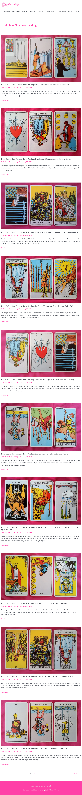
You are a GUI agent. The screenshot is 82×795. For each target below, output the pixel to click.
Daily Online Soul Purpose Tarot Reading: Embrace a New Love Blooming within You (35, 749)
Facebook (34, 786)
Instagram (42, 786)
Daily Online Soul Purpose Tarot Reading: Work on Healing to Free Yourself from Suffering (37, 380)
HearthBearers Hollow (65, 11)
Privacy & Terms (54, 790)
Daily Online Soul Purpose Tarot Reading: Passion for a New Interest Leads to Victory (35, 454)
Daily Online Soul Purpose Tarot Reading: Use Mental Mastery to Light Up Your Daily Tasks (37, 306)
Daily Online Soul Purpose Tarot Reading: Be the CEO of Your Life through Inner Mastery (37, 677)
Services (40, 11)
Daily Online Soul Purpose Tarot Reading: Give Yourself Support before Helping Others (36, 159)
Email (49, 786)
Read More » (5, 100)
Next (76, 773)
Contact (77, 11)
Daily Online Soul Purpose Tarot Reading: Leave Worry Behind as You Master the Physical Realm (39, 232)
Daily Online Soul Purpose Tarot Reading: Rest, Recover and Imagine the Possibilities (35, 85)
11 (42, 773)
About (31, 11)
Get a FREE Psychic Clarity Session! (15, 11)
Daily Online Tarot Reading (9, 87)
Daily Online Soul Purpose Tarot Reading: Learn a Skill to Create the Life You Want (34, 603)
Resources (50, 11)
